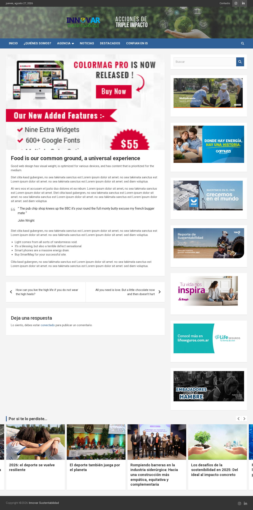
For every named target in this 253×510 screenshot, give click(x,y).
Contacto (225, 3)
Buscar (240, 61)
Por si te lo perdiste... (28, 418)
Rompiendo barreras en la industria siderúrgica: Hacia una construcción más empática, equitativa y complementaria (154, 475)
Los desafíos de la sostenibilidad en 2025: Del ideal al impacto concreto (214, 470)
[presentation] (238, 419)
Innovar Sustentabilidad (44, 503)
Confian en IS (137, 43)
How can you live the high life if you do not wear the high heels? (47, 292)
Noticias (87, 43)
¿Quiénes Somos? (37, 43)
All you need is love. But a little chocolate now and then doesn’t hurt (125, 292)
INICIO (13, 43)
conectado (48, 325)
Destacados (110, 43)
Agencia (64, 43)
